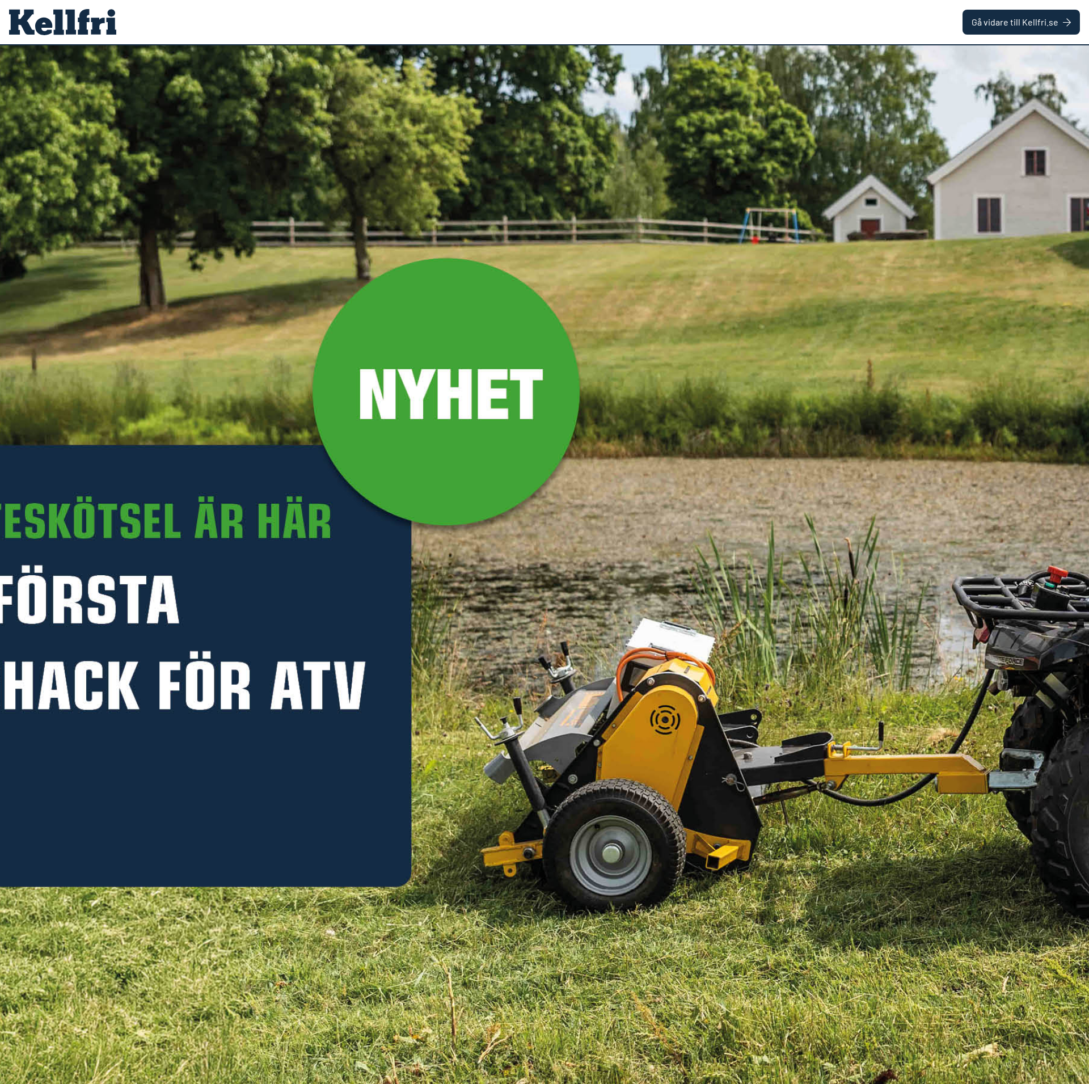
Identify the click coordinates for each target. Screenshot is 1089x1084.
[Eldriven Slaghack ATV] (544, 564)
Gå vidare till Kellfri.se (1015, 21)
